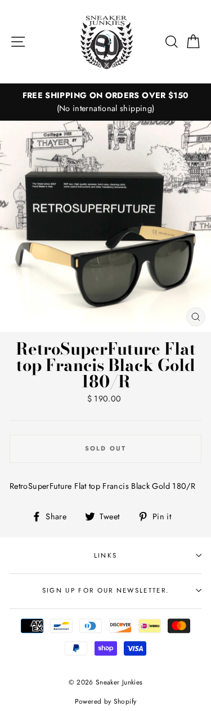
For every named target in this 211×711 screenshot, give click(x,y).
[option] (105, 102)
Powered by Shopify (106, 701)
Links (106, 555)
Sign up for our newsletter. (105, 590)
